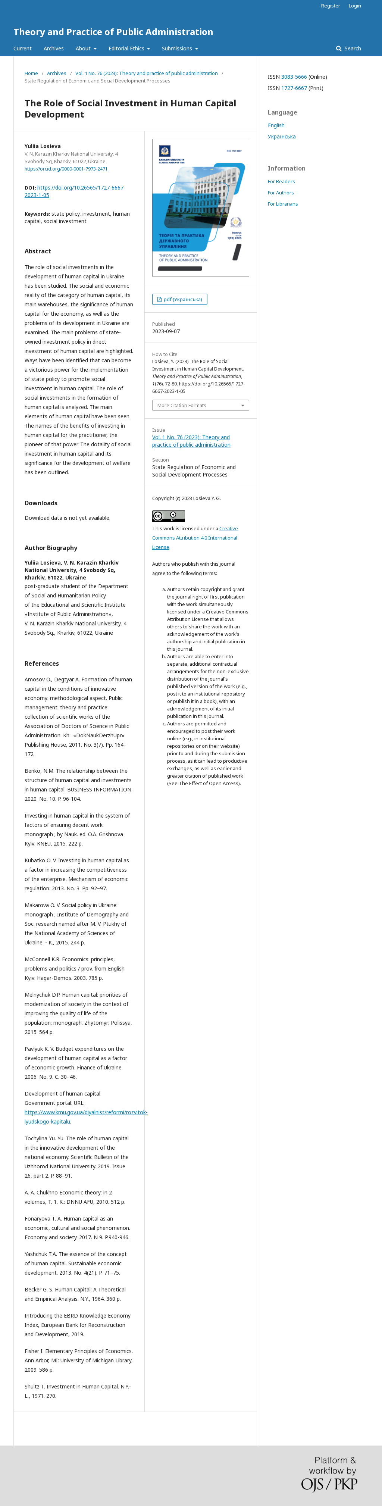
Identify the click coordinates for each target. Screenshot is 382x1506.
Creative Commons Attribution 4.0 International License (195, 537)
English (276, 125)
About (84, 48)
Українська (282, 136)
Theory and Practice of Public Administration (113, 31)
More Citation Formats (181, 405)
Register (330, 5)
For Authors (281, 192)
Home (31, 73)
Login (355, 5)
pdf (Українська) (182, 299)
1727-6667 (294, 87)
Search (352, 48)
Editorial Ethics (127, 48)
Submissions (178, 48)
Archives (54, 48)
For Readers (281, 181)
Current (22, 48)
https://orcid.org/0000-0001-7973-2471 (66, 169)
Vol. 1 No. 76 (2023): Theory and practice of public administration (146, 73)
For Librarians (283, 203)
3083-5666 (294, 76)
